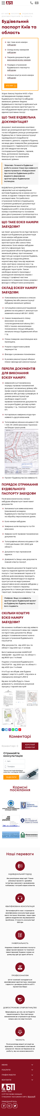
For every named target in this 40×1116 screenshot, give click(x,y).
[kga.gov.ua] (11, 821)
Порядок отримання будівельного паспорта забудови (18, 67)
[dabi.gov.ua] (11, 805)
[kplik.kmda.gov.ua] (29, 821)
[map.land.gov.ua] (11, 835)
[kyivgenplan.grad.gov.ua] (29, 835)
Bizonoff (31, 1097)
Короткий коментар (30, 746)
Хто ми (9, 86)
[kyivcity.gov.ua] (29, 805)
